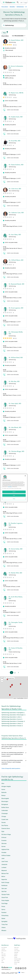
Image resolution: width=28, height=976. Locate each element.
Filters (5, 32)
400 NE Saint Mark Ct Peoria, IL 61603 (12, 297)
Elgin (2, 831)
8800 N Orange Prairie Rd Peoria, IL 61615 (13, 637)
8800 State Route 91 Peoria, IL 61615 (12, 395)
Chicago (3, 816)
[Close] (25, 475)
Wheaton (3, 930)
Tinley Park (4, 924)
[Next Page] (18, 672)
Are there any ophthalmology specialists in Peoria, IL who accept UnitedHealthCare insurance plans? (12, 754)
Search (18, 2)
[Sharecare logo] (14, 967)
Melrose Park (5, 873)
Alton (2, 783)
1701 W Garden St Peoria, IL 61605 (11, 586)
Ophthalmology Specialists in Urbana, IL (12, 723)
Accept (14, 495)
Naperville (4, 879)
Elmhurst (3, 837)
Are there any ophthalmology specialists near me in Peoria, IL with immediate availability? (12, 762)
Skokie (3, 918)
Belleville (3, 792)
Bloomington (4, 801)
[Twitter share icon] (23, 969)
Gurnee (3, 846)
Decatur (3, 822)
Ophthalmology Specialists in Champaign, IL (13, 721)
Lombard (3, 867)
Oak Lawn (4, 888)
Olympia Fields (5, 894)
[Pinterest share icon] (25, 969)
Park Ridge (4, 903)
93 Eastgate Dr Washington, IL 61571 (12, 130)
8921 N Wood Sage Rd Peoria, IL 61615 (12, 226)
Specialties (12, 6)
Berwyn (3, 795)
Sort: (17, 35)
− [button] (2, 680)
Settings (14, 498)
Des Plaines (4, 825)
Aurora (3, 789)
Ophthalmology (20, 6)
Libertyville (4, 864)
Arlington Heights (6, 786)
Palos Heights (5, 900)
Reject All (14, 491)
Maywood (4, 870)
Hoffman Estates (5, 855)
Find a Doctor (4, 6)
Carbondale (4, 810)
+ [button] (2, 678)
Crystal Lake (4, 819)
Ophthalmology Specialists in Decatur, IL (12, 725)
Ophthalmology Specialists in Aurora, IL (11, 719)
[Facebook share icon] (16, 969)
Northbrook (4, 885)
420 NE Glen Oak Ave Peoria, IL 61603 (12, 84)
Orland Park (4, 897)
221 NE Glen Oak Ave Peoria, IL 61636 (12, 538)
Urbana (3, 927)
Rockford (3, 912)
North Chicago (5, 882)
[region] (14, 488)
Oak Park (3, 891)
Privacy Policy (10, 486)
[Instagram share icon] (18, 969)
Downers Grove (5, 828)
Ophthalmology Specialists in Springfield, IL (13, 712)
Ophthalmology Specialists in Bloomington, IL (13, 715)
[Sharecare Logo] (10, 2)
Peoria (3, 906)
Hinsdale (3, 852)
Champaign (4, 813)
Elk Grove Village (6, 834)
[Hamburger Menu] (4, 2)
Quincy (3, 909)
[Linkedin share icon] (21, 969)
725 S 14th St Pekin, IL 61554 (10, 371)
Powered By (10, 938)
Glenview (3, 843)
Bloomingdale (5, 798)
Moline (3, 876)
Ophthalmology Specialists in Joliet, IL (11, 717)
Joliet (2, 858)
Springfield (4, 921)
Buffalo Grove (5, 807)
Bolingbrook (4, 804)
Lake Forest (4, 861)
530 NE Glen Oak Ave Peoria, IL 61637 (12, 106)
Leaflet (14, 698)
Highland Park (5, 849)
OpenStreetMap (20, 698)
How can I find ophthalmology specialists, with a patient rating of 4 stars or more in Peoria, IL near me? (12, 746)
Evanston (3, 840)
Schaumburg (4, 915)
